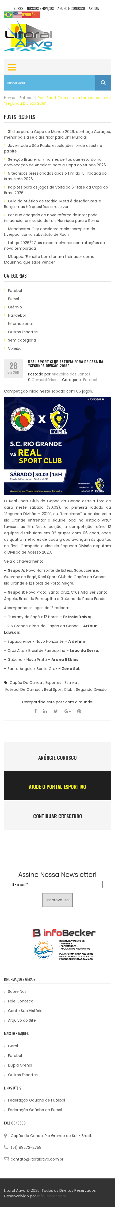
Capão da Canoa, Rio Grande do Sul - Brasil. (51, 1135)
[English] (17, 14)
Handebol (17, 315)
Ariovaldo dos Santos (71, 374)
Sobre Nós (17, 991)
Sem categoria (22, 340)
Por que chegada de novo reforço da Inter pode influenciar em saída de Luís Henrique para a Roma (51, 217)
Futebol (26, 97)
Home (9, 97)
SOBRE (18, 8)
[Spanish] (26, 14)
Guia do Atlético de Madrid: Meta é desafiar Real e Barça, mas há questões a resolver (52, 203)
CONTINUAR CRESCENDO (57, 816)
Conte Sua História (25, 1010)
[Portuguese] (8, 14)
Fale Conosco (20, 1001)
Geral (13, 1046)
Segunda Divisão (91, 689)
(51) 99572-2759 (26, 1147)
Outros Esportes (23, 332)
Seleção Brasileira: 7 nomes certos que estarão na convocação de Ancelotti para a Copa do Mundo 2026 (55, 162)
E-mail (20, 884)
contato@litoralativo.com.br (37, 1159)
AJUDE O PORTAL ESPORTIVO (57, 786)
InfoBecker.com (52, 1196)
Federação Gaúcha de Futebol (36, 1100)
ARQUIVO (95, 8)
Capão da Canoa (26, 682)
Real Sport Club (58, 689)
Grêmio (15, 307)
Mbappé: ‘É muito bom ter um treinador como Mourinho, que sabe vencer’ (49, 259)
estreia (71, 682)
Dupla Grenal (20, 1065)
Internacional (20, 323)
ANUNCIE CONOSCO (71, 8)
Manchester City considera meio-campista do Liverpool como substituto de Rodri (49, 231)
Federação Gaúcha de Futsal (35, 1109)
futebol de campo (23, 689)
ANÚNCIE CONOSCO (57, 757)
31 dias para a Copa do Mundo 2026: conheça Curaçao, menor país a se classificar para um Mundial (57, 134)
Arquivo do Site (22, 1020)
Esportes (53, 682)
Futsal (13, 298)
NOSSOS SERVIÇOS (40, 8)
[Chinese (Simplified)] (35, 14)
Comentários (44, 379)
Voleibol (15, 348)
